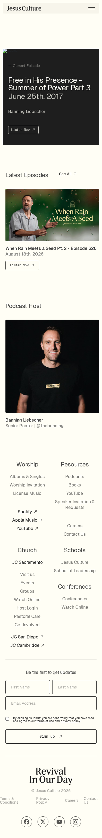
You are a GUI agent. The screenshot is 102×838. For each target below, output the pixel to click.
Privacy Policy (43, 800)
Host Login (27, 608)
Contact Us (75, 534)
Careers (74, 526)
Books (75, 485)
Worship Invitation (27, 485)
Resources (75, 464)
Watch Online (27, 599)
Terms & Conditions (9, 800)
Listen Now (21, 130)
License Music (27, 493)
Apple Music (25, 520)
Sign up (48, 736)
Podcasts (74, 476)
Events (27, 583)
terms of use (45, 721)
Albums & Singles (27, 476)
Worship (27, 464)
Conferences (74, 599)
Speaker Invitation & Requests (75, 504)
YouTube (25, 528)
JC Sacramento (27, 562)
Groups (27, 591)
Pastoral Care (27, 616)
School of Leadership (75, 571)
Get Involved (27, 625)
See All (66, 174)
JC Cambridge (25, 645)
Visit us (27, 574)
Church (27, 550)
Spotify (25, 512)
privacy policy (70, 721)
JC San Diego (25, 637)
